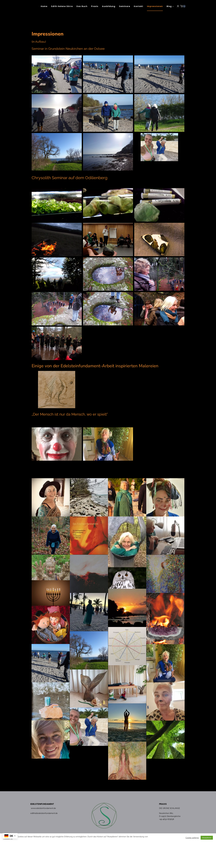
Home (44, 6)
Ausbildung (108, 6)
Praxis (94, 6)
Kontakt (138, 6)
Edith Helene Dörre (62, 6)
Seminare (124, 6)
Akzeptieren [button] (206, 838)
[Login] (178, 6)
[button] (50, 497)
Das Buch (81, 6)
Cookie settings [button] (192, 838)
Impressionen (155, 6)
